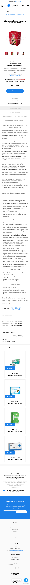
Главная (7, 14)
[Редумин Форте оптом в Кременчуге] (15, 446)
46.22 (10, 368)
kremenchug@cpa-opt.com (16, 550)
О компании (15, 529)
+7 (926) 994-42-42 (15, 548)
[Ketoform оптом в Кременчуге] (15, 362)
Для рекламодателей (15, 525)
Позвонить (15, 91)
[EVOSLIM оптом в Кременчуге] (15, 418)
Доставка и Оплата (15, 527)
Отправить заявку (15, 539)
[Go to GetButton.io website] (26, 583)
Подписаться (22, 511)
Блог (15, 537)
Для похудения (20, 14)
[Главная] (15, 6)
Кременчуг (18, 1)
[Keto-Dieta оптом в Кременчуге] (15, 390)
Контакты (15, 531)
